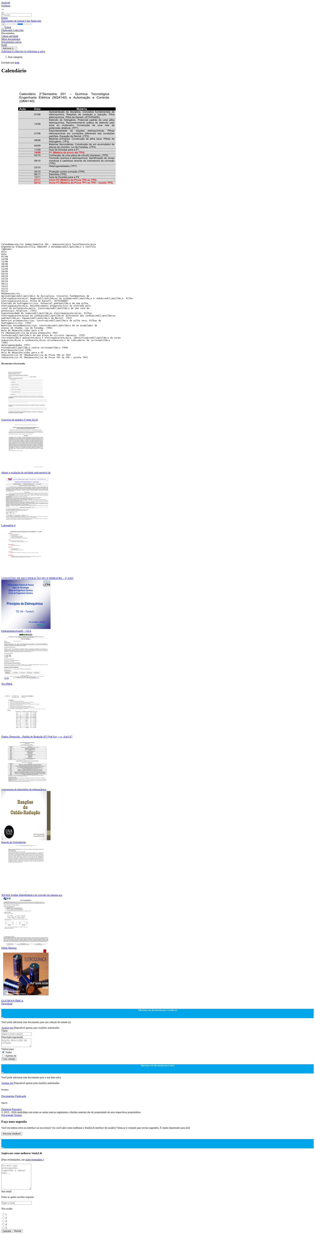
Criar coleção (9, 1059)
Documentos (7, 1096)
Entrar (4, 18)
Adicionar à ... (9, 48)
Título (4, 1030)
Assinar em (7, 1027)
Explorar (5, 5)
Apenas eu (10, 1055)
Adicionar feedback (12, 1133)
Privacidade (7, 1115)
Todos (8, 1052)
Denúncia (6, 1109)
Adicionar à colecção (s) (14, 51)
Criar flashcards (33, 21)
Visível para (7, 1049)
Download (6, 1003)
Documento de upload (13, 21)
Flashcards (7, 30)
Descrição (12, 1037)
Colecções (18, 30)
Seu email (6, 1191)
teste (17, 62)
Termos (18, 1115)
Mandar (17, 1231)
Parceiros (16, 1109)
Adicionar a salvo (36, 51)
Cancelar (7, 1231)
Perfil (4, 45)
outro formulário (34, 1159)
